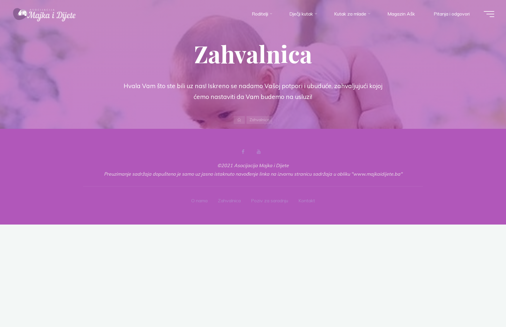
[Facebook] (243, 151)
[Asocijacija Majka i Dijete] (44, 14)
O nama (199, 200)
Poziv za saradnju (269, 200)
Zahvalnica (229, 200)
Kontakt (306, 200)
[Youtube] (258, 151)
